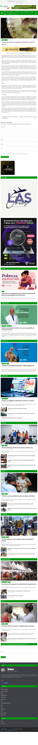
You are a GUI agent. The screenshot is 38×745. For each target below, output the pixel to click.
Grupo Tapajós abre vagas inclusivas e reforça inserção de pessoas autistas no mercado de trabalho (22, 509)
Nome (2, 139)
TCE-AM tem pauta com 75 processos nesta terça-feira (23, 1)
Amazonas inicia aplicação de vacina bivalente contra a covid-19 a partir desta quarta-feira (22, 638)
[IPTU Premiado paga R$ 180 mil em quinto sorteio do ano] (19, 434)
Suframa (2, 693)
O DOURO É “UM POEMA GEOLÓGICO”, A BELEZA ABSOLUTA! (18, 365)
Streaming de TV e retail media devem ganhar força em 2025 (17, 408)
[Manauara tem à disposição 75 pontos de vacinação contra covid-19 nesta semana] (4, 634)
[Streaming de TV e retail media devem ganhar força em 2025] (4, 409)
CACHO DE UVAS (3, 363)
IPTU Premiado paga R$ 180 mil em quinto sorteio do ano (17, 447)
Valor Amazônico (10, 331)
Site (1, 148)
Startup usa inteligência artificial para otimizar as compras (18, 400)
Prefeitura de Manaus (4, 689)
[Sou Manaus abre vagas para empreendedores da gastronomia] (19, 571)
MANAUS (3, 445)
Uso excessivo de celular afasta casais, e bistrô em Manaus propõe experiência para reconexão (21, 460)
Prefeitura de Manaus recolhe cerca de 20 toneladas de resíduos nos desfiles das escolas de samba (22, 466)
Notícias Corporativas (5, 398)
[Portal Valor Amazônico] (2, 13)
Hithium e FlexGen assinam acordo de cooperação (28, 117)
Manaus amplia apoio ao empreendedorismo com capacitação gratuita (19, 590)
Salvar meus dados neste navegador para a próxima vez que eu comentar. (15, 153)
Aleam (2, 701)
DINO (9, 402)
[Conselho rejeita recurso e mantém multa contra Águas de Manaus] (19, 526)
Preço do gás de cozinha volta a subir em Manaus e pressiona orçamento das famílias (21, 553)
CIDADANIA (31, 11)
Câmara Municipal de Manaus (5, 703)
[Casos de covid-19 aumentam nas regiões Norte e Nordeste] (19, 613)
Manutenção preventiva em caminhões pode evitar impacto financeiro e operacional (21, 413)
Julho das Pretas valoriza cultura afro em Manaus (15, 595)
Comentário (3, 126)
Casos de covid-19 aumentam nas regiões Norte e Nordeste (18, 626)
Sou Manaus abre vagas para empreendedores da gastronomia (19, 584)
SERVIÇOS (6, 445)
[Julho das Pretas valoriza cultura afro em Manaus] (4, 596)
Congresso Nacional (4, 695)
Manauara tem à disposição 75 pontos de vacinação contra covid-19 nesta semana (21, 633)
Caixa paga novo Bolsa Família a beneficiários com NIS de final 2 (10, 117)
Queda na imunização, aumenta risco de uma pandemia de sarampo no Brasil (18, 328)
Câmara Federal (3, 699)
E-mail (2, 144)
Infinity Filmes (3, 723)
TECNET (2, 721)
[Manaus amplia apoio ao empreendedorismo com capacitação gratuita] (4, 592)
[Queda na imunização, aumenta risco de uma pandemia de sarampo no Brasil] (19, 315)
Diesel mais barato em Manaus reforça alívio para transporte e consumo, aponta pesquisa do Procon (22, 549)
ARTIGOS (3, 291)
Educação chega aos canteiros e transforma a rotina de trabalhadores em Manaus (21, 503)
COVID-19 (4, 11)
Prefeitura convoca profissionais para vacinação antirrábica (18, 496)
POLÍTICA (21, 11)
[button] (1, 6)
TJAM (1, 705)
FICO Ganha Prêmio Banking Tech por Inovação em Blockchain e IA (12, 417)
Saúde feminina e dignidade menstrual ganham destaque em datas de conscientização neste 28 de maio (18, 294)
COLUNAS (8, 363)
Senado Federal (3, 697)
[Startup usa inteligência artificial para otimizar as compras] (19, 387)
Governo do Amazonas (4, 691)
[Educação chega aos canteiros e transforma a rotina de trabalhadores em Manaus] (4, 504)
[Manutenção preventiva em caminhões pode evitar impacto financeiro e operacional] (4, 414)
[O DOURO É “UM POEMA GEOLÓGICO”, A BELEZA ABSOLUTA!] (19, 352)
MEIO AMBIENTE (26, 11)
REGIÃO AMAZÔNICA (10, 11)
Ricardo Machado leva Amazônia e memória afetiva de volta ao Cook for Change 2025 (21, 455)
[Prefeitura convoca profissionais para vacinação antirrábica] (19, 482)
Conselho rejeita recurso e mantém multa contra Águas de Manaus (18, 540)
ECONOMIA (17, 11)
